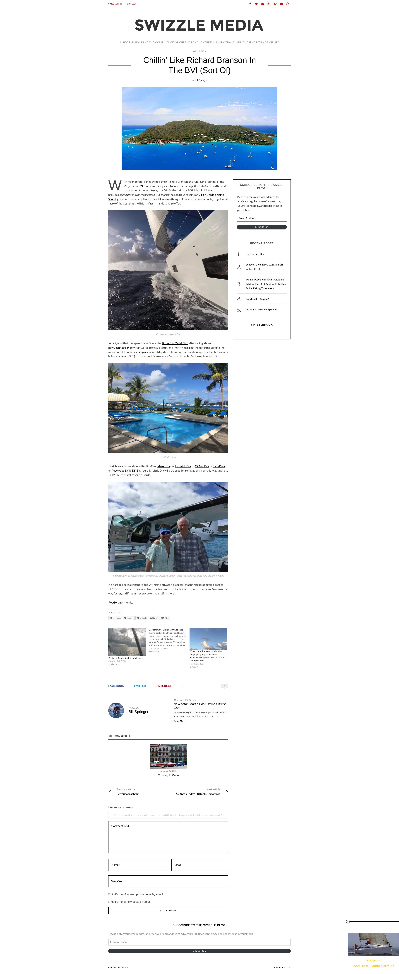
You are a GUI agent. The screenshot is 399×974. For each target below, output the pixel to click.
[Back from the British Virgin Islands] (169, 640)
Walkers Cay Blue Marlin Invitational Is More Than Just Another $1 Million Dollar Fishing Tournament (266, 284)
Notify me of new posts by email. (131, 901)
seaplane (143, 352)
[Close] (348, 921)
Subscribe (261, 227)
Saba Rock (219, 466)
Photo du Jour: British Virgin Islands (125, 658)
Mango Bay (164, 466)
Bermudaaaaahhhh (127, 792)
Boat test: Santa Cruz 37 (373, 966)
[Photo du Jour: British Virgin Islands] (127, 642)
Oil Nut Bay (202, 466)
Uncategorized (373, 960)
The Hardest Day (255, 253)
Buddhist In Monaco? (257, 298)
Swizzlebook (262, 324)
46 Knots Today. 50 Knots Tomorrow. (198, 792)
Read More (180, 721)
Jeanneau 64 (122, 347)
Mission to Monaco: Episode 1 (262, 309)
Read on (113, 602)
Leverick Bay (183, 466)
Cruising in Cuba (168, 775)
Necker (145, 186)
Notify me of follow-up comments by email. (137, 894)
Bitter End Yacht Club (175, 343)
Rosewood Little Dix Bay (126, 470)
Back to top (280, 967)
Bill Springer (201, 80)
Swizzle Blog (115, 4)
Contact (131, 4)
